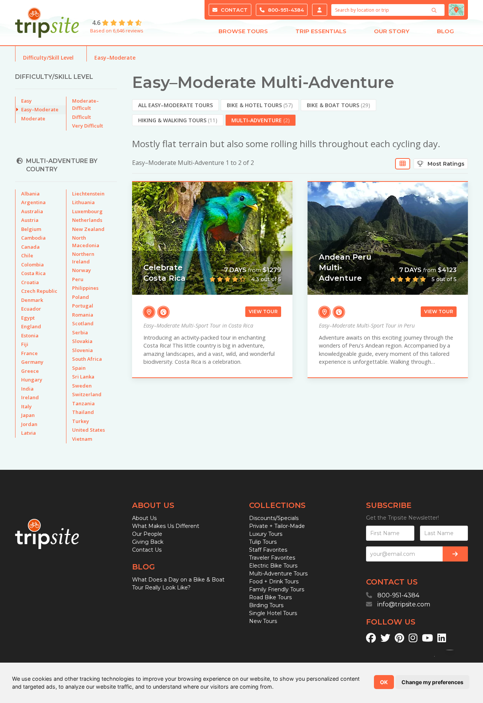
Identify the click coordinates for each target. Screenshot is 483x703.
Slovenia (82, 350)
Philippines (85, 288)
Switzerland (87, 394)
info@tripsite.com (403, 604)
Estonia (29, 335)
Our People (147, 534)
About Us (144, 518)
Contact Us (147, 549)
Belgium (31, 229)
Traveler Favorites (272, 557)
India (27, 388)
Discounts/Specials (273, 518)
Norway (81, 270)
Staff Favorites (268, 549)
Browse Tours (243, 31)
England (31, 326)
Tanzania (83, 403)
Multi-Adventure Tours (278, 573)
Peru (77, 279)
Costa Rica (33, 273)
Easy (26, 100)
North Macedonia (85, 241)
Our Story (391, 31)
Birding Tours (266, 605)
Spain (79, 368)
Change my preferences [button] (432, 682)
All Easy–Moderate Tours (175, 105)
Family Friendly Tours (276, 589)
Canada (30, 246)
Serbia (80, 332)
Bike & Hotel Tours (260, 105)
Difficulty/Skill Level (48, 57)
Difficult (81, 117)
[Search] (435, 10)
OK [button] (384, 682)
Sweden (82, 385)
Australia (32, 211)
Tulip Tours (263, 541)
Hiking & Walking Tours (177, 120)
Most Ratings (444, 163)
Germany (32, 361)
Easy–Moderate (114, 57)
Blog (445, 31)
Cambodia (33, 237)
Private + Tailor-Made (277, 526)
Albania (30, 193)
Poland (80, 297)
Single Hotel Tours (273, 613)
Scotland (83, 323)
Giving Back (147, 541)
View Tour (263, 311)
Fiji (24, 344)
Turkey (80, 421)
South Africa (87, 358)
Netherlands (87, 220)
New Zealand (88, 229)
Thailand (83, 412)
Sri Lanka (83, 376)
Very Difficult (87, 125)
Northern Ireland (83, 258)
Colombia (32, 264)
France (29, 353)
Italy (26, 406)
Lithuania (83, 202)
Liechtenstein (88, 193)
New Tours (263, 621)
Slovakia (82, 341)
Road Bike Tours (270, 597)
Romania (82, 314)
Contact (233, 10)
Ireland (30, 397)
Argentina (33, 202)
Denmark (32, 300)
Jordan (29, 424)
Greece (30, 371)
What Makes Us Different (165, 526)
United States (88, 429)
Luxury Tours (265, 534)
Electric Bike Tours (273, 565)
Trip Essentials (320, 31)
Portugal (82, 305)
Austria (29, 220)
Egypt (28, 317)
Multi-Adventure (260, 120)
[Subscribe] (455, 553)
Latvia (28, 432)
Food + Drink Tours (273, 581)
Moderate (33, 118)
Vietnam (82, 438)
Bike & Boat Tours (338, 105)
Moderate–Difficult (85, 104)
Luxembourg (87, 211)
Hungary (31, 379)
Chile (27, 255)
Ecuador (31, 308)
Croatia (30, 282)
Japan (28, 415)
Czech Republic (39, 291)
